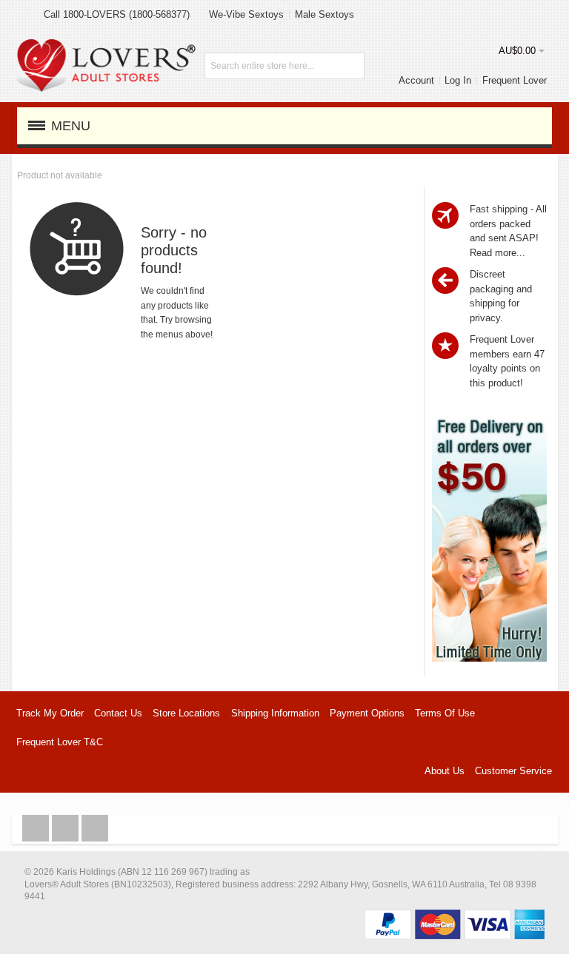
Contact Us (118, 713)
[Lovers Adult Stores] (106, 46)
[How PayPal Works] (455, 916)
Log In (458, 80)
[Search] (351, 66)
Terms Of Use (445, 713)
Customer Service (513, 770)
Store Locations (186, 713)
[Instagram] (66, 828)
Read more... (497, 252)
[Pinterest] (94, 828)
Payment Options (367, 713)
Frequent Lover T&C (59, 742)
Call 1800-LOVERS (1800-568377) (117, 14)
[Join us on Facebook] (37, 828)
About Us (445, 770)
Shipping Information (275, 713)
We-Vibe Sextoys (246, 14)
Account (416, 80)
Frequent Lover (514, 80)
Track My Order (50, 713)
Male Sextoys (324, 14)
